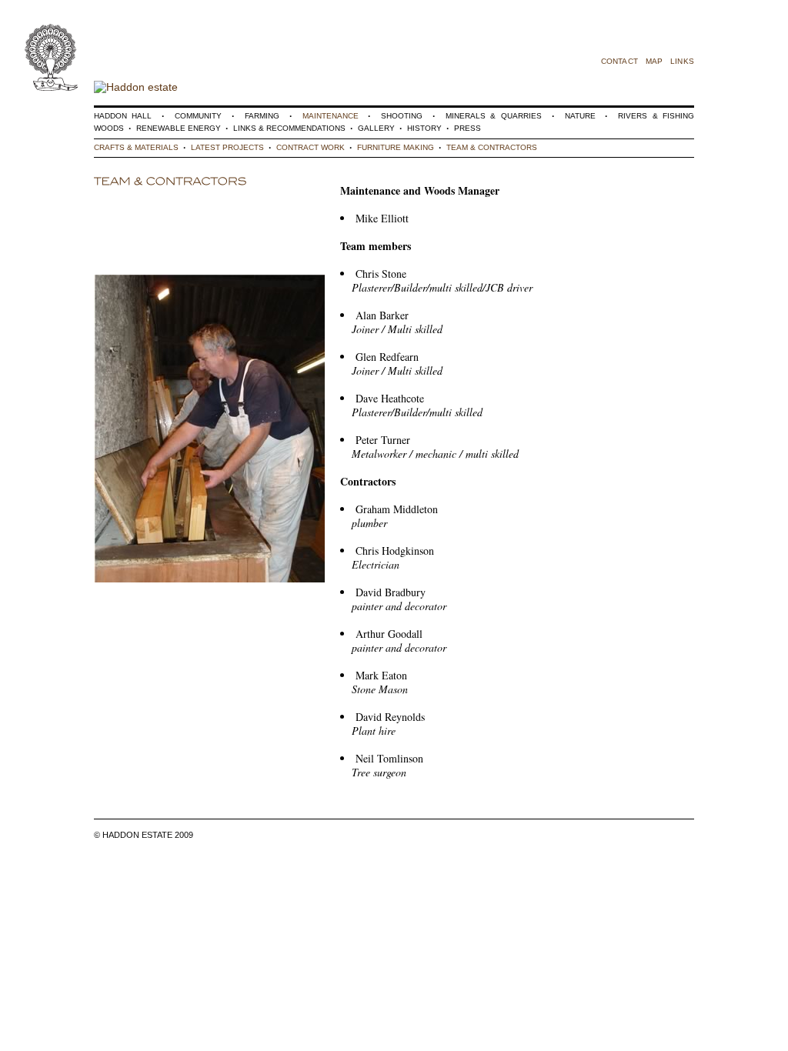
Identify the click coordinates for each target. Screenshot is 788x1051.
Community (198, 116)
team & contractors (491, 147)
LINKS (682, 61)
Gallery (376, 128)
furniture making (395, 147)
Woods (109, 128)
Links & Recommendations (289, 128)
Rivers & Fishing (656, 116)
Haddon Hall (123, 116)
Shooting (401, 116)
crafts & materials (136, 147)
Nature (580, 116)
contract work (310, 147)
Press (467, 128)
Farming (262, 116)
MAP (654, 61)
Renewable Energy (178, 128)
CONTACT (619, 61)
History (424, 128)
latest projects (227, 147)
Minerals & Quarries (494, 116)
